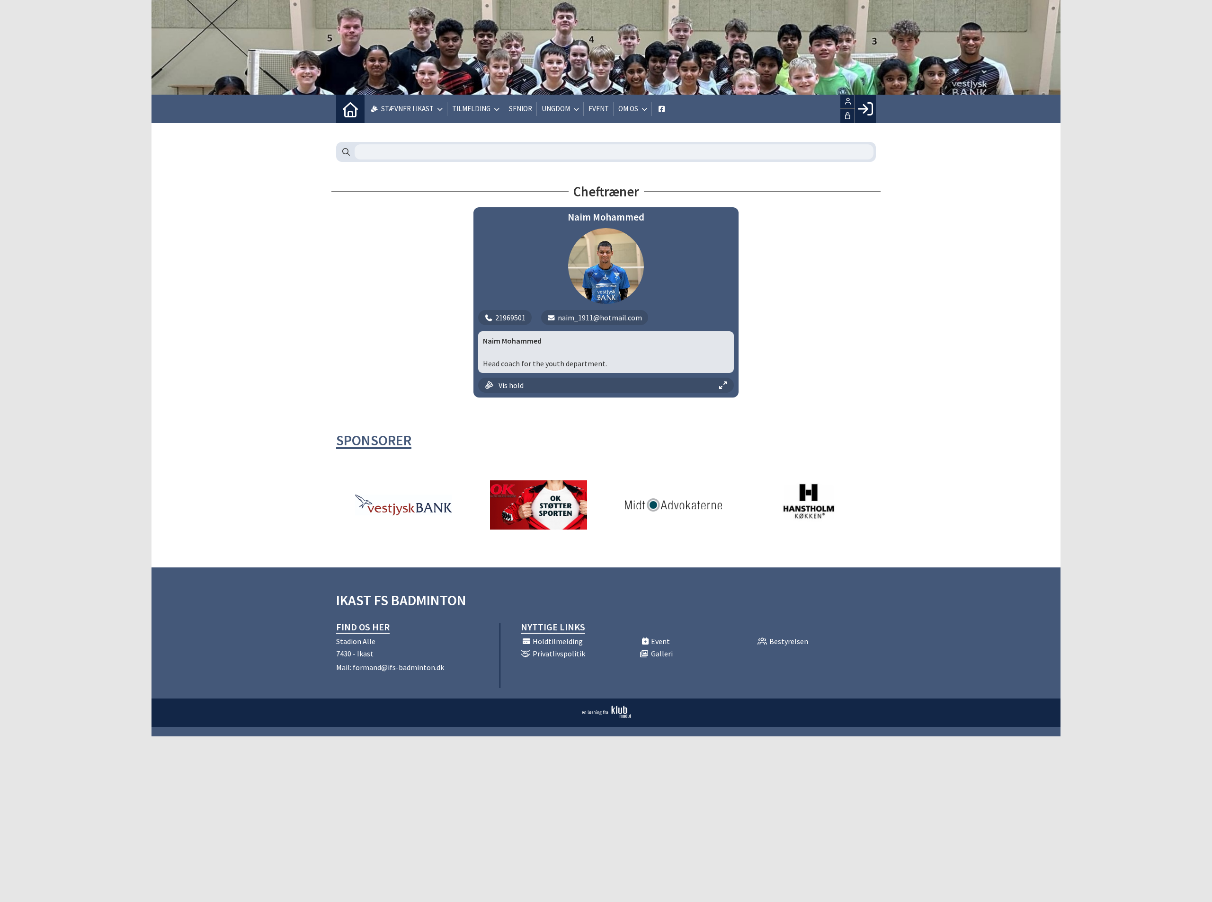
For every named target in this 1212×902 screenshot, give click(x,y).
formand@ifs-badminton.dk (398, 667)
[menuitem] (350, 109)
